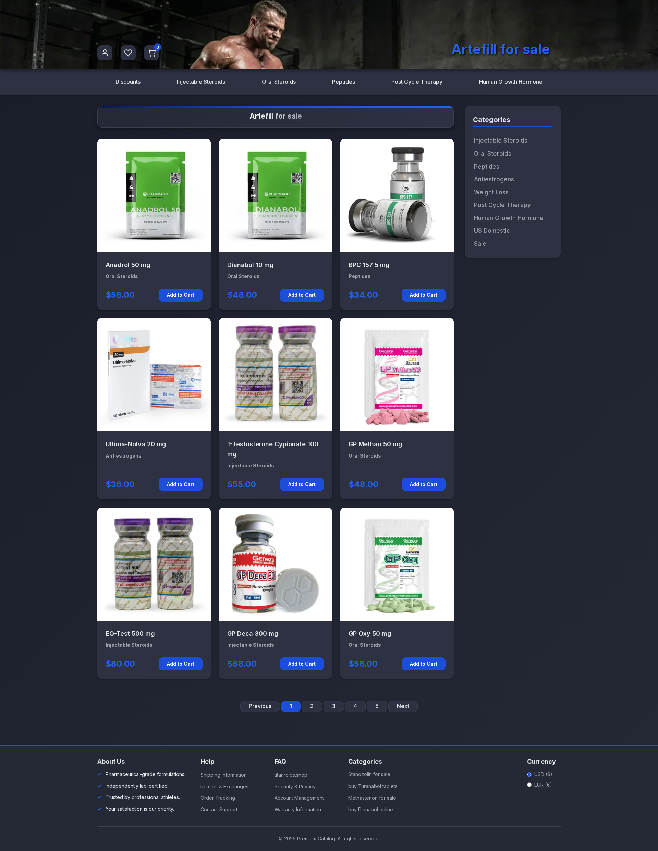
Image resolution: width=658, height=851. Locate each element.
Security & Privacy (295, 786)
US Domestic (492, 230)
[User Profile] (104, 52)
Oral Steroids (279, 81)
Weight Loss (491, 192)
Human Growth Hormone (511, 81)
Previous (260, 706)
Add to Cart (180, 295)
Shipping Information (223, 775)
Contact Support (218, 809)
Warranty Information (298, 809)
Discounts (128, 81)
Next (403, 706)
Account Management (299, 798)
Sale (480, 243)
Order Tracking (217, 798)
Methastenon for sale (372, 798)
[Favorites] (128, 52)
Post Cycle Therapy (416, 81)
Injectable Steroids (201, 81)
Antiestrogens (494, 179)
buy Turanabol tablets (373, 786)
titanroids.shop (291, 775)
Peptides (343, 81)
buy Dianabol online (370, 809)
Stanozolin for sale (369, 774)
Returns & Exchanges (224, 786)
